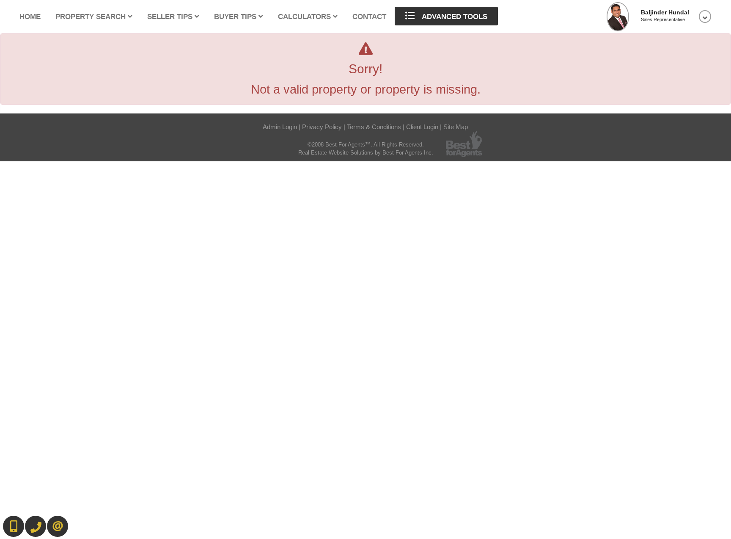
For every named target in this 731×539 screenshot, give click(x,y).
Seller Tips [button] (171, 17)
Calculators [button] (305, 17)
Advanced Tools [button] (453, 17)
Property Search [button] (91, 17)
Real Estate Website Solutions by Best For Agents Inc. (365, 152)
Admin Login (280, 127)
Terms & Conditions (374, 127)
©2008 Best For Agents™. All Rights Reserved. (366, 144)
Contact (369, 17)
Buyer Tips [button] (236, 17)
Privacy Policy (322, 127)
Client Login (422, 127)
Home (30, 17)
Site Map (455, 127)
